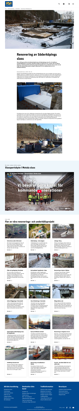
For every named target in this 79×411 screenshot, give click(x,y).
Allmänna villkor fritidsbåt (46, 389)
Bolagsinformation (8, 389)
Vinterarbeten (7, 391)
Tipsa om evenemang (27, 400)
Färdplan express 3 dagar (46, 394)
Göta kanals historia (8, 392)
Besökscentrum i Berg (9, 398)
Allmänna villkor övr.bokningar (29, 393)
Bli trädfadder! (7, 399)
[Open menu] (73, 4)
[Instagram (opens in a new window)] (70, 407)
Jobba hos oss (7, 394)
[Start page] (9, 4)
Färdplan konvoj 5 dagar (46, 392)
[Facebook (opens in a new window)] (67, 407)
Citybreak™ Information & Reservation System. (45, 409)
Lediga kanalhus (7, 396)
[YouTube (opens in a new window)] (73, 407)
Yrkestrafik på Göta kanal (46, 398)
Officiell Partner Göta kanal (28, 398)
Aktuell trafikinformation (46, 399)
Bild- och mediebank (27, 396)
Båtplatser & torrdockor (45, 391)
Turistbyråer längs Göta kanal (29, 402)
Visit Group (34, 409)
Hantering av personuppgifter (10, 407)
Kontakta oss (25, 391)
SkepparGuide (62, 394)
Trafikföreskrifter (44, 396)
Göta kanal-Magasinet (64, 392)
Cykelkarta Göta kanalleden (65, 389)
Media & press (25, 395)
